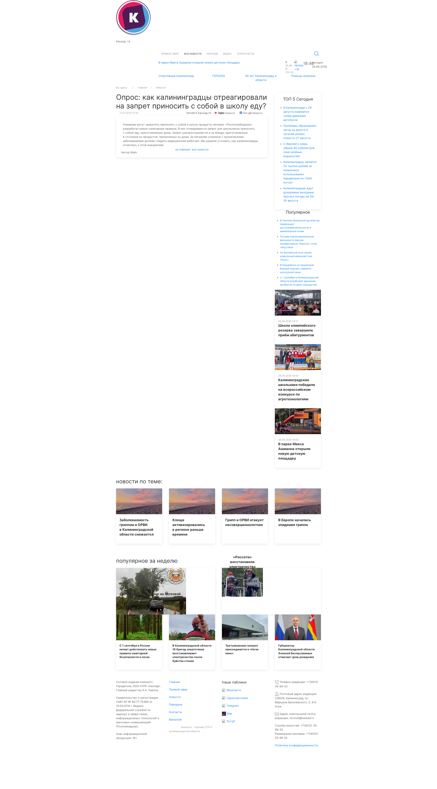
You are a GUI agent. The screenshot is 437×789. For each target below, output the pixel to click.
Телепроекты (245, 53)
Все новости (193, 53)
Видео (227, 53)
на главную (182, 149)
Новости (175, 697)
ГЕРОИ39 (218, 76)
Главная (174, 682)
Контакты (175, 712)
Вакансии (175, 719)
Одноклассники (237, 698)
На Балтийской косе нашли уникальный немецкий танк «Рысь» (296, 256)
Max (229, 713)
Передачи (175, 704)
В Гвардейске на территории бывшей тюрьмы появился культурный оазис (297, 269)
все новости (200, 149)
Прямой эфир (170, 53)
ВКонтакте (233, 690)
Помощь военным (303, 76)
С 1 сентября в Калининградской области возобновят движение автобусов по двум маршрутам (299, 281)
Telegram (232, 705)
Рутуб (230, 721)
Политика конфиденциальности (296, 745)
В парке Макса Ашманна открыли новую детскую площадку (199, 62)
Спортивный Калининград (176, 76)
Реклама (212, 53)
